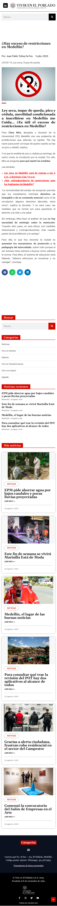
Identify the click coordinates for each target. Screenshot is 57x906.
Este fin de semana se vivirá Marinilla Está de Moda (28, 406)
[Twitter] (31, 898)
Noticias (11, 484)
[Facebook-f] (19, 898)
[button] (5, 5)
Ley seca (17, 62)
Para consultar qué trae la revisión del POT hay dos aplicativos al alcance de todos (28, 425)
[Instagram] (25, 898)
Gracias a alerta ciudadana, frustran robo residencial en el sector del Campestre (28, 745)
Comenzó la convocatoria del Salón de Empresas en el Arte (28, 809)
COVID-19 (7, 62)
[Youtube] (38, 898)
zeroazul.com (33, 903)
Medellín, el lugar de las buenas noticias (26, 415)
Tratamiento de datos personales (28, 865)
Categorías (28, 842)
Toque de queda (31, 62)
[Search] (52, 17)
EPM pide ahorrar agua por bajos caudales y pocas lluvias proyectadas (28, 395)
